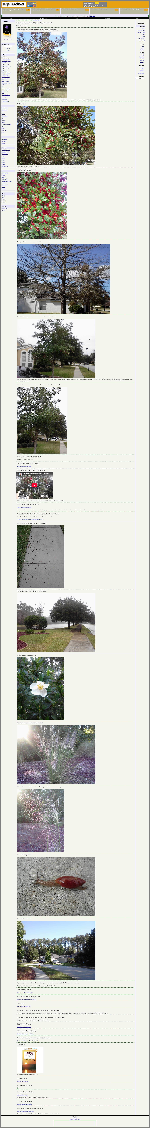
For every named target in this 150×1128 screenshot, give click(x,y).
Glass (3, 93)
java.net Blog (4, 139)
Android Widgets (5, 81)
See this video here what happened (24, 466)
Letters (3, 162)
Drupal (3, 122)
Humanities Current (6, 150)
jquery (3, 128)
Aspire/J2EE (107, 18)
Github (137, 18)
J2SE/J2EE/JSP (5, 173)
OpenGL (3, 97)
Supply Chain (4, 208)
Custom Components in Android (6, 84)
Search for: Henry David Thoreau (24, 1027)
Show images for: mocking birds (23, 1006)
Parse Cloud (4, 99)
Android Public (5, 74)
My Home (142, 70)
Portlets (3, 175)
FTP (3, 197)
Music (3, 160)
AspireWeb (75, 1117)
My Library (142, 68)
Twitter (77, 18)
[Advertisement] (127, 4)
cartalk (142, 47)
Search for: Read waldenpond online (24, 1104)
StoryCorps (142, 49)
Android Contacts (5, 68)
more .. (8, 50)
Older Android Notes (6, 95)
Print (143, 55)
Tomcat (3, 132)
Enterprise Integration (6, 124)
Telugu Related (142, 40)
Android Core (4, 70)
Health (3, 210)
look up (8, 48)
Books (3, 158)
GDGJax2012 (4, 90)
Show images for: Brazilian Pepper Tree (25, 992)
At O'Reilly (4, 141)
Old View (142, 58)
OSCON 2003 (4, 184)
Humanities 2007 (5, 152)
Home (11, 18)
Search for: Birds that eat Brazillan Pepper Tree (26, 999)
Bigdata (3, 111)
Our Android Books (8, 39)
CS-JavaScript (4, 116)
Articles (3, 143)
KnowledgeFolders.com (75, 1119)
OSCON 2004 (4, 179)
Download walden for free (22, 1094)
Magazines (4, 189)
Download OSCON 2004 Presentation (7, 182)
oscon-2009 (4, 130)
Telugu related (5, 154)
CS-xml (3, 120)
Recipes (3, 164)
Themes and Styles (5, 101)
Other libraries (141, 71)
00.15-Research (5, 107)
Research (3, 177)
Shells (3, 156)
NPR (143, 46)
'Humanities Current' (37, 20)
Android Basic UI (5, 64)
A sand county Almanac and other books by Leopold (27, 1040)
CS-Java (3, 114)
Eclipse (3, 86)
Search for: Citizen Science (22, 1081)
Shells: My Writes (141, 38)
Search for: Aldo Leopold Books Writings (25, 1033)
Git (2, 126)
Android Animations (6, 58)
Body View (142, 60)
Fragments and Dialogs (6, 88)
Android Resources (6, 77)
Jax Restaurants (5, 166)
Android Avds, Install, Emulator (6, 61)
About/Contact (43, 18)
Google (142, 53)
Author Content (141, 73)
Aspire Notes (4, 109)
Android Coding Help (6, 66)
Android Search (5, 79)
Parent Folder (141, 57)
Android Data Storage (6, 72)
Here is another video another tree (24, 507)
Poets (144, 36)
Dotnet (3, 195)
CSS (3, 118)
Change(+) (142, 62)
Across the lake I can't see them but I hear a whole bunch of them (30, 519)
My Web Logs (141, 66)
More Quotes (92, 16)
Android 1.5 (4, 56)
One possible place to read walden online (25, 1111)
